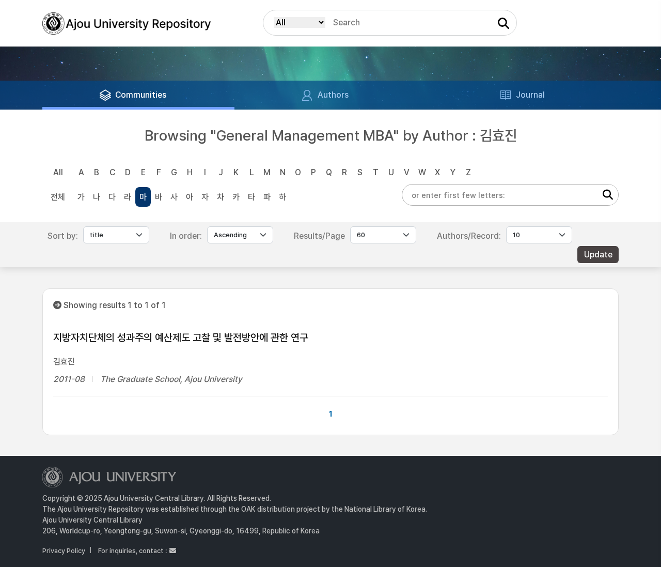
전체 (58, 197)
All (58, 172)
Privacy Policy (63, 551)
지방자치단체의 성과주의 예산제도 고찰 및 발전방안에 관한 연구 (180, 337)
